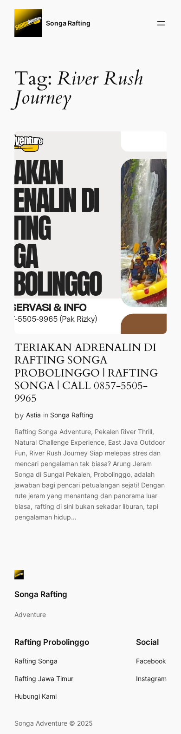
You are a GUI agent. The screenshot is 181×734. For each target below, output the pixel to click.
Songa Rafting (68, 23)
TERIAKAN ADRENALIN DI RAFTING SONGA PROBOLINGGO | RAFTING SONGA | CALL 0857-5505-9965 (86, 373)
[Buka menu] (161, 23)
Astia (33, 415)
